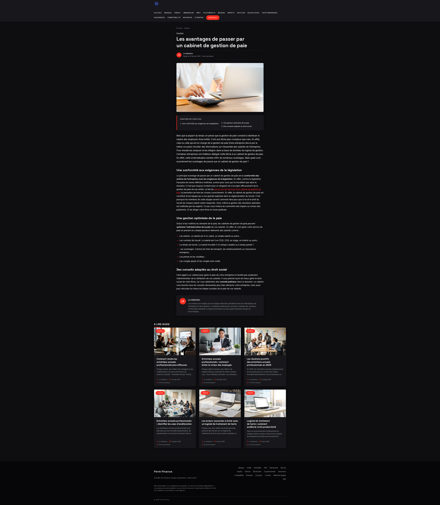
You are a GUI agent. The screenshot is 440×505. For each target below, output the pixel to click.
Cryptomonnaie (270, 13)
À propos (199, 17)
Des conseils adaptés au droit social (237, 126)
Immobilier (188, 13)
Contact (212, 17)
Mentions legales (280, 475)
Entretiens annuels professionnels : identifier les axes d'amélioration (174, 422)
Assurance (159, 17)
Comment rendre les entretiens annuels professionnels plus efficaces (172, 361)
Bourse (221, 13)
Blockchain (253, 13)
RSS (284, 479)
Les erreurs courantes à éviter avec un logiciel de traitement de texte (220, 422)
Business (187, 17)
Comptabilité (174, 17)
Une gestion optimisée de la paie (236, 123)
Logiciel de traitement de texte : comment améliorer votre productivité (261, 423)
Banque (168, 13)
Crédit (177, 13)
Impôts (231, 13)
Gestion (241, 13)
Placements (209, 13)
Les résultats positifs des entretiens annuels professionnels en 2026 (259, 361)
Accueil (158, 13)
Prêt (198, 13)
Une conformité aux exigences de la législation (200, 124)
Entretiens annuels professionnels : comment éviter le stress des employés (217, 361)
